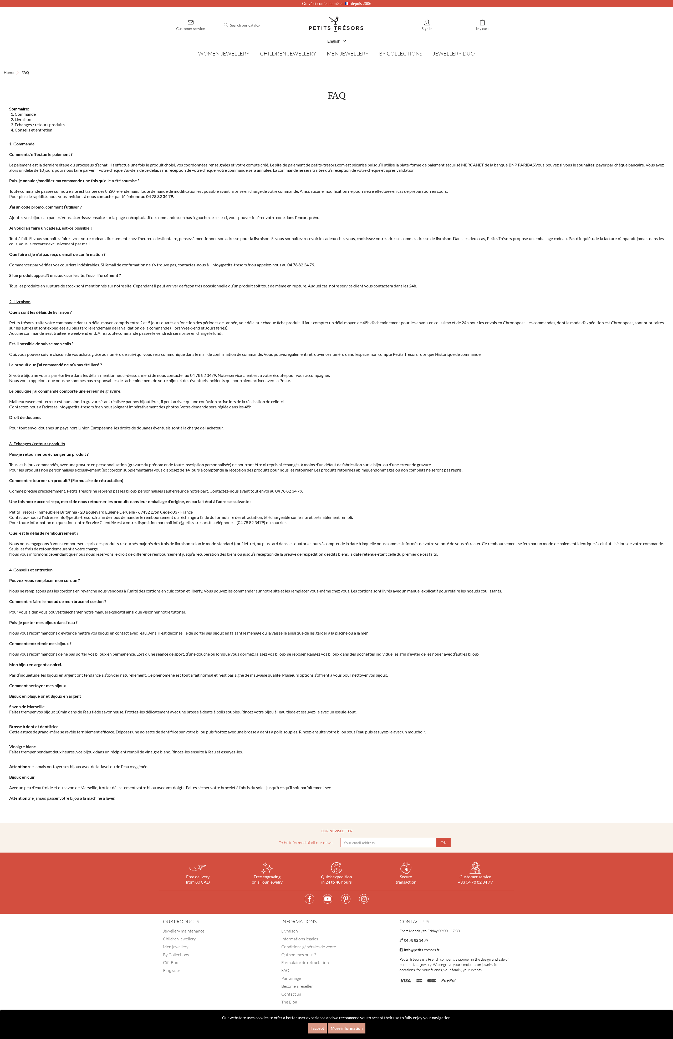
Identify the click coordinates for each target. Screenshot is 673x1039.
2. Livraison (21, 119)
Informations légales (299, 938)
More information (347, 1028)
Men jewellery (175, 946)
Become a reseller (297, 986)
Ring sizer (171, 970)
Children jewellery (179, 938)
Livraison (289, 931)
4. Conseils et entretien (31, 129)
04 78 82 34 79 (415, 940)
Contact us (291, 994)
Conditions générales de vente (308, 946)
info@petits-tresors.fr (421, 949)
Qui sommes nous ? (298, 954)
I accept (317, 1028)
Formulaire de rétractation (305, 962)
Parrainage (291, 978)
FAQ (285, 970)
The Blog (289, 1002)
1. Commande (23, 113)
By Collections (176, 954)
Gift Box (170, 962)
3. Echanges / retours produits (38, 124)
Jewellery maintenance (183, 931)
